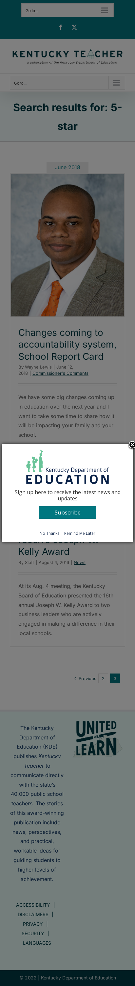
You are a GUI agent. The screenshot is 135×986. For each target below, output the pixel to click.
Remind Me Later (79, 533)
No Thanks (49, 533)
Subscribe (68, 512)
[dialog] (67, 492)
